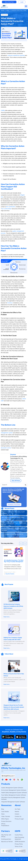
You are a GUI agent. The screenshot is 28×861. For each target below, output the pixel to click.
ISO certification (10, 206)
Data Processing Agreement (19, 838)
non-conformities (6, 208)
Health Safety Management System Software (14, 792)
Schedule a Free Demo (14, 504)
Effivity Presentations (5, 824)
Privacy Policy (19, 844)
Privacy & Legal (19, 819)
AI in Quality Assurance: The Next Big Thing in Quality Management (13, 560)
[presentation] (21, 543)
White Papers (5, 819)
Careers (17, 814)
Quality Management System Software (12, 787)
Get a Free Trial (9, 2)
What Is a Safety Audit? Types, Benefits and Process (13, 523)
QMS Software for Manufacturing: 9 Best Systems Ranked (12, 518)
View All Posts (16, 480)
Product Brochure (6, 821)
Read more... (7, 616)
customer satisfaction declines (16, 55)
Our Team (17, 809)
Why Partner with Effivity (6, 835)
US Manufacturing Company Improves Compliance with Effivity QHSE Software (13, 606)
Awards (17, 811)
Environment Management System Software (13, 790)
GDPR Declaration (20, 841)
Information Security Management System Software (13, 798)
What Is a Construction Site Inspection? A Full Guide (13, 529)
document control (6, 448)
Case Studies (5, 811)
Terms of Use (18, 846)
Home (2, 10)
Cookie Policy (19, 835)
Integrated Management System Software (13, 801)
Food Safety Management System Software (13, 795)
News (2, 814)
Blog (7, 10)
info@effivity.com (8, 776)
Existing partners (6, 839)
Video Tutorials (5, 816)
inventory (10, 302)
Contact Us (18, 816)
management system (7, 432)
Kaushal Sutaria (10, 574)
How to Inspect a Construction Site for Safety (12, 535)
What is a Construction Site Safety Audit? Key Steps (13, 512)
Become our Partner (7, 841)
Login (21, 2)
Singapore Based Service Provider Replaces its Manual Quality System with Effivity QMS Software (14, 707)
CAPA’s (3, 110)
